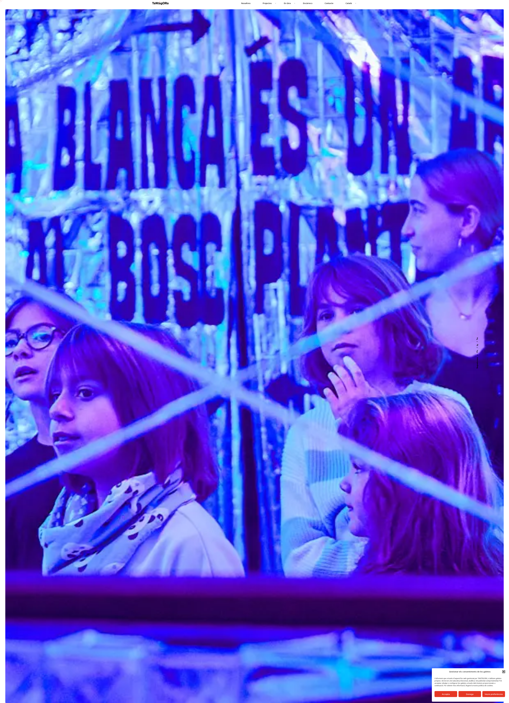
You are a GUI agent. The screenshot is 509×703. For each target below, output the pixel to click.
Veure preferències (494, 694)
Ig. (477, 344)
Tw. (477, 338)
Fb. (477, 351)
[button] (503, 671)
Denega (469, 694)
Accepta (446, 694)
